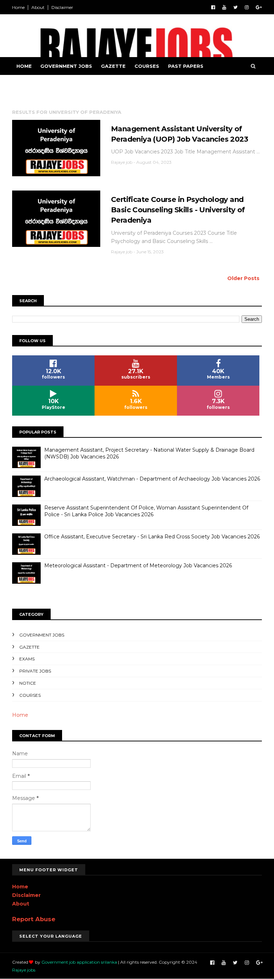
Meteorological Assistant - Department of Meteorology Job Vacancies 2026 (138, 565)
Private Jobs (35, 671)
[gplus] (259, 7)
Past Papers (185, 66)
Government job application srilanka (79, 962)
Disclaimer (62, 7)
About (38, 7)
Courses (147, 66)
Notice (27, 683)
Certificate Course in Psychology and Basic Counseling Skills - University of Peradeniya (178, 210)
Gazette (113, 66)
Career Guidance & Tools (53, 84)
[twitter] (235, 7)
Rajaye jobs (23, 970)
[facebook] (213, 7)
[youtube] (224, 7)
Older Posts (243, 278)
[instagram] (247, 7)
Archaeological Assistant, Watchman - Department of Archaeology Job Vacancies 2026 (152, 479)
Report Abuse (33, 919)
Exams (27, 658)
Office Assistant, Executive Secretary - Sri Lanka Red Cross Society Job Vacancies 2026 (152, 536)
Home (18, 7)
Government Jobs (66, 66)
